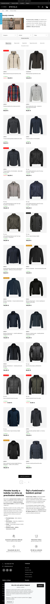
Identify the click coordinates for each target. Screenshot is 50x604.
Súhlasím (40, 585)
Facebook (3, 570)
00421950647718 (10, 570)
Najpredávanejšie (33, 43)
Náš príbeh (27, 567)
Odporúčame (8, 43)
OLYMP (13, 528)
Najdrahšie (24, 43)
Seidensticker (9, 528)
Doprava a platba (15, 3)
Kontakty (22, 3)
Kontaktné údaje (28, 570)
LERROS (16, 527)
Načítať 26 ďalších (25, 476)
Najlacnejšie (16, 43)
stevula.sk (7, 570)
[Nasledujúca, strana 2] (25, 482)
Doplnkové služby (28, 574)
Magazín (27, 3)
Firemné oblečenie (28, 576)
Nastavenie (9, 602)
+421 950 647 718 (9, 564)
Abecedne (42, 43)
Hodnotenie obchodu (5, 3)
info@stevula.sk (8, 566)
